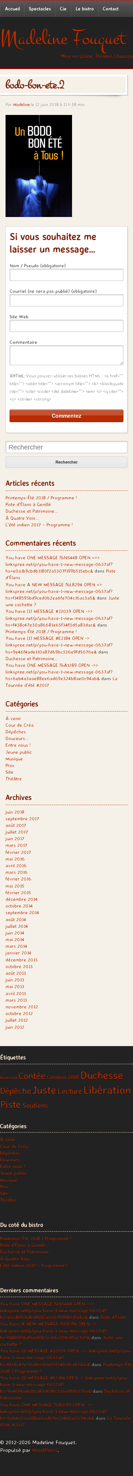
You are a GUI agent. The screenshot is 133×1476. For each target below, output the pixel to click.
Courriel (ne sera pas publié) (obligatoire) (53, 291)
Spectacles (40, 8)
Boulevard (8, 1077)
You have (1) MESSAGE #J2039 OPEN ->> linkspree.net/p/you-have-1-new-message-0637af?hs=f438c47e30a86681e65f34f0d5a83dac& (59, 617)
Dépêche (15, 1090)
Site (9, 772)
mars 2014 (16, 946)
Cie (63, 8)
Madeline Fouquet (63, 38)
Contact (111, 8)
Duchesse (101, 1075)
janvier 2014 (18, 953)
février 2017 (18, 852)
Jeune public (19, 752)
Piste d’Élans (113, 1317)
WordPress (45, 1449)
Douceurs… (17, 738)
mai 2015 (15, 886)
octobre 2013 (19, 966)
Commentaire (23, 342)
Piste (10, 1104)
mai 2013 (15, 986)
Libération (107, 1089)
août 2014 (16, 919)
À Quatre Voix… (22, 518)
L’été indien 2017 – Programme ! (39, 524)
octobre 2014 (19, 906)
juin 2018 (15, 812)
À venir (13, 718)
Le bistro (85, 8)
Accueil (12, 8)
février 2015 (18, 892)
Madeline (21, 104)
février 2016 (18, 879)
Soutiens (35, 1105)
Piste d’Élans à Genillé (28, 504)
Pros (10, 765)
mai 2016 (15, 859)
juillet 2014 (17, 926)
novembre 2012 (22, 1007)
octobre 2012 (19, 1013)
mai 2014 (15, 939)
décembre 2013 (22, 960)
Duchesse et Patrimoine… (32, 511)
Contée (31, 1075)
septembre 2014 (22, 912)
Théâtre (14, 778)
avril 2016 (16, 865)
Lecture (70, 1091)
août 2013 (16, 973)
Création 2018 (63, 1077)
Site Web (19, 316)
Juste (44, 1089)
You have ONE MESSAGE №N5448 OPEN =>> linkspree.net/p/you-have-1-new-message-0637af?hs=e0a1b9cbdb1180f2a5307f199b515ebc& (59, 564)
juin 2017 (15, 838)
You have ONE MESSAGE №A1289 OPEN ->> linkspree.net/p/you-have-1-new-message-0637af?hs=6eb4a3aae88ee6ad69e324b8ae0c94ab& (59, 671)
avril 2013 (16, 993)
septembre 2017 (22, 818)
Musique (14, 758)
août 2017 (16, 825)
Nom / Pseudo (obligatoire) (38, 265)
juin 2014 (15, 933)
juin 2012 (15, 1027)
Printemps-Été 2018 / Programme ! (41, 498)
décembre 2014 (22, 899)
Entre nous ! (18, 745)
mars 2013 (16, 1000)
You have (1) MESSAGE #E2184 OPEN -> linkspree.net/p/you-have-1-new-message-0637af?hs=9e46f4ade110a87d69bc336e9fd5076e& (59, 644)
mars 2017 (16, 845)
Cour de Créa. (20, 725)
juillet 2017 (17, 832)
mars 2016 (17, 872)
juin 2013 (15, 980)
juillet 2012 (17, 1020)
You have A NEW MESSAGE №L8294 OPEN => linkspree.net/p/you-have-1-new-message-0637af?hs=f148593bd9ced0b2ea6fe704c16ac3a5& (59, 591)
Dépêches (16, 731)
